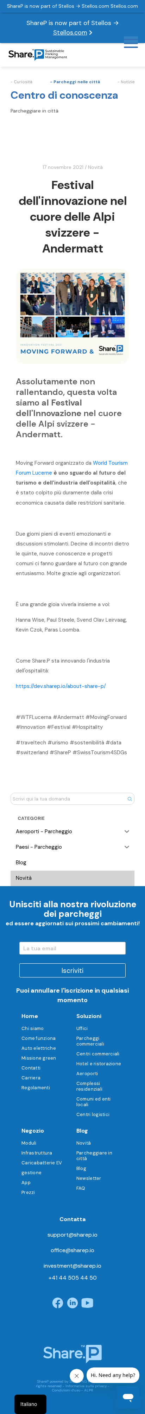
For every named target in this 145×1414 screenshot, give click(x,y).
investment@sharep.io (72, 1265)
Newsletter (88, 1178)
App (26, 1183)
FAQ (81, 1188)
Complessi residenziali (89, 1086)
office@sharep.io (72, 1250)
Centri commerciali (98, 1054)
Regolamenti (35, 1088)
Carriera (30, 1078)
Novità (95, 167)
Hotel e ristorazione (98, 1064)
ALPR (88, 1390)
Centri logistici (92, 1114)
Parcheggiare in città (94, 1156)
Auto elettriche (38, 1048)
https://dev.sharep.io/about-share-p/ (61, 686)
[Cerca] (129, 799)
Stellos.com (70, 32)
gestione (31, 1173)
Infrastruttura (36, 1153)
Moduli (29, 1143)
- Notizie (126, 82)
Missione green (38, 1058)
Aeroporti (87, 1074)
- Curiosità (21, 82)
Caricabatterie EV (41, 1163)
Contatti (30, 1068)
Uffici (82, 1028)
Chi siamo (32, 1028)
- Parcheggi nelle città (75, 82)
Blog (81, 1168)
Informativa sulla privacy (86, 1386)
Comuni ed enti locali (93, 1102)
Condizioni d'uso (66, 1390)
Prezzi (28, 1192)
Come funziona (38, 1038)
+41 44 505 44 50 (73, 1277)
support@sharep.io (72, 1234)
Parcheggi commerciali (90, 1041)
